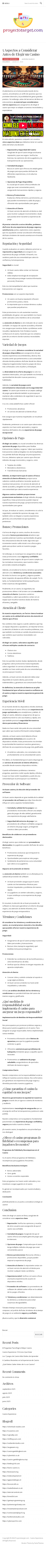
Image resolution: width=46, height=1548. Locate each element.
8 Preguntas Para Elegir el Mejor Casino (17, 1348)
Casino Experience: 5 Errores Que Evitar (17, 1352)
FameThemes (39, 1543)
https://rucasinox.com (10, 1431)
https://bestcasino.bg (10, 1472)
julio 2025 (6, 1397)
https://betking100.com (11, 1463)
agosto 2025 (7, 1393)
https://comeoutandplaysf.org (13, 1513)
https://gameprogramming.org (13, 1500)
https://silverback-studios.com (13, 1427)
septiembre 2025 (8, 1389)
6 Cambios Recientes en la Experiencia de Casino (20, 1360)
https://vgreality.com (10, 1435)
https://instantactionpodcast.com (14, 1509)
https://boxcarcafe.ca (10, 1484)
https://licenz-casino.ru (11, 1468)
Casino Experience (11, 59)
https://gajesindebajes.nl (11, 1480)
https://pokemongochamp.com (13, 1504)
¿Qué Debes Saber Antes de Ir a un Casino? (18, 1364)
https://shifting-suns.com (11, 1439)
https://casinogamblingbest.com (14, 1451)
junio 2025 (6, 1401)
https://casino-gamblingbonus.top (15, 1459)
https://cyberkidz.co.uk (10, 1455)
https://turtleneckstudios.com (13, 1517)
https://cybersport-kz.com (12, 1521)
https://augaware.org (10, 1447)
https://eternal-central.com (12, 1492)
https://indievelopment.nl (11, 1476)
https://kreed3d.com (10, 1496)
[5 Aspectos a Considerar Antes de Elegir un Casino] (23, 76)
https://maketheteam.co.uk (12, 1488)
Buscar (5, 1330)
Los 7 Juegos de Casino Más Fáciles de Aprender (20, 1356)
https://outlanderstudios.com (13, 1443)
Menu (7, 3)
